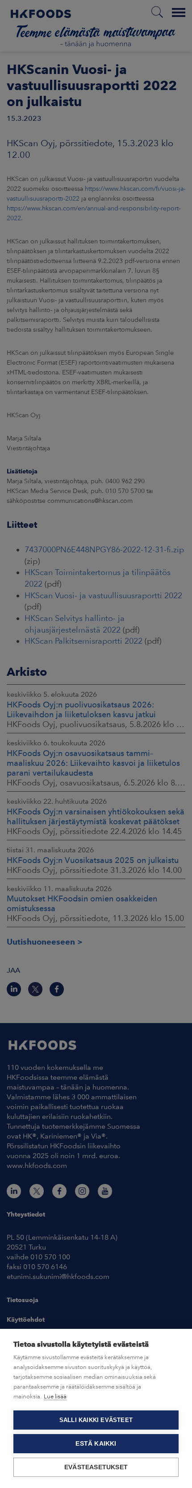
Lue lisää (55, 1396)
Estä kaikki (95, 1443)
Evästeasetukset (96, 1467)
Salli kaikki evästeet (96, 1420)
